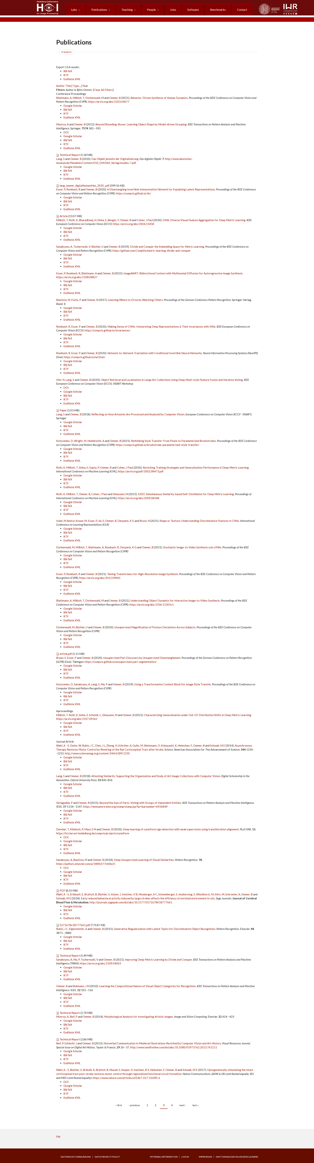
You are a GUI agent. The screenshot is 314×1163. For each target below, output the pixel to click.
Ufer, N (60, 379)
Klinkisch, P (76, 829)
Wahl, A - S (62, 745)
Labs (74, 9)
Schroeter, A (232, 894)
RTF (66, 75)
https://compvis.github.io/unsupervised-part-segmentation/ (121, 661)
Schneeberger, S (167, 894)
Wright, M (80, 440)
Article (64, 216)
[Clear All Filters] (103, 89)
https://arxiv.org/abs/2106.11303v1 (151, 604)
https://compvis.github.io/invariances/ (107, 330)
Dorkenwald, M (94, 97)
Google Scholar (72, 105)
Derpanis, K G (126, 520)
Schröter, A (125, 745)
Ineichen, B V (141, 1069)
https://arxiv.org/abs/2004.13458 (133, 223)
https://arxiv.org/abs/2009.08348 (138, 498)
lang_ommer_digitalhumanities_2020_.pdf (84, 185)
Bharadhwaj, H (87, 220)
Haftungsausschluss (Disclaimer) (237, 1157)
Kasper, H (127, 1069)
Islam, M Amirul (65, 520)
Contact (242, 9)
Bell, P (73, 1016)
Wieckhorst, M (205, 894)
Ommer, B (115, 97)
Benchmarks (218, 9)
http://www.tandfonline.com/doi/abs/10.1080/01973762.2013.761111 (173, 1047)
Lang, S (60, 158)
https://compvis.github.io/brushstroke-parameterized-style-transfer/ (157, 444)
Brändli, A (89, 1069)
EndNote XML (71, 79)
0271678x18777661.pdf (75, 925)
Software (193, 9)
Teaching (127, 9)
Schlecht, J (71, 1043)
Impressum (205, 1157)
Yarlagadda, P (64, 802)
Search (67, 52)
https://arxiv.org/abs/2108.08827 (76, 277)
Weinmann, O (152, 745)
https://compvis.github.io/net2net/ (84, 357)
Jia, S (101, 520)
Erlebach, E (76, 894)
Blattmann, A (64, 97)
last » (195, 1105)
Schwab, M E (217, 745)
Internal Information (164, 1157)
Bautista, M (63, 299)
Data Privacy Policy (107, 1157)
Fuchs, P (76, 299)
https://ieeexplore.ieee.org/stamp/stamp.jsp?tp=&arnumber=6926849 (125, 806)
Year (85, 85)
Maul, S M (90, 829)
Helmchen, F (185, 745)
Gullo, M (138, 745)
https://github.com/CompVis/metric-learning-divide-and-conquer (151, 250)
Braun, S (61, 657)
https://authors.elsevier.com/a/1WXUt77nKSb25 (85, 863)
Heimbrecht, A (95, 440)
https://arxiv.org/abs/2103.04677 (108, 101)
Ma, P (104, 684)
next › (182, 1105)
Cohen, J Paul (145, 220)
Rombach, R (73, 189)
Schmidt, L (95, 715)
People (151, 9)
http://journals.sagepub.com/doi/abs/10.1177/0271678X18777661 (131, 902)
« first (119, 1105)
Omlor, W (75, 745)
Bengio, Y (113, 220)
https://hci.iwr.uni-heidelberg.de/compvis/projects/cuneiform (92, 833)
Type (76, 85)
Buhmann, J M (81, 986)
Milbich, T (78, 97)
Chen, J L (100, 745)
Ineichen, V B (129, 894)
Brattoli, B (90, 894)
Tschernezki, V (81, 246)
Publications (99, 9)
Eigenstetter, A (78, 928)
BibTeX (67, 71)
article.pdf (66, 653)
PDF (62, 890)
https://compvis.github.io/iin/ (133, 193)
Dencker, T (62, 829)
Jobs (173, 9)
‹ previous (134, 1105)
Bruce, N (145, 520)
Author (60, 85)
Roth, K (73, 220)
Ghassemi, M (120, 494)
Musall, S (114, 1069)
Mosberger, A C (147, 894)
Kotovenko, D (64, 440)
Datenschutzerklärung (76, 1157)
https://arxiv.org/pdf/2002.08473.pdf (141, 471)
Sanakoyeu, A (64, 246)
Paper (63, 410)
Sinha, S (101, 220)
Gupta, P (94, 467)
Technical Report (70, 154)
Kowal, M (81, 520)
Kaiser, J (116, 894)
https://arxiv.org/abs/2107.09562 (76, 718)
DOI (66, 132)
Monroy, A (62, 124)
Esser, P (60, 189)
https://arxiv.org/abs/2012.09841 (99, 577)
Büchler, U (97, 246)
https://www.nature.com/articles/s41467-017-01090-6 (126, 1077)
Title (68, 85)
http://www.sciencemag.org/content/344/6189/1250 (97, 753)
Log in (185, 1157)
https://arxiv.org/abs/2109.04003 (100, 963)
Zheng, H (111, 745)
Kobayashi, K (169, 745)
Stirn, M (219, 894)
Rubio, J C (88, 745)
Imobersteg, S (186, 894)
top (58, 1136)
